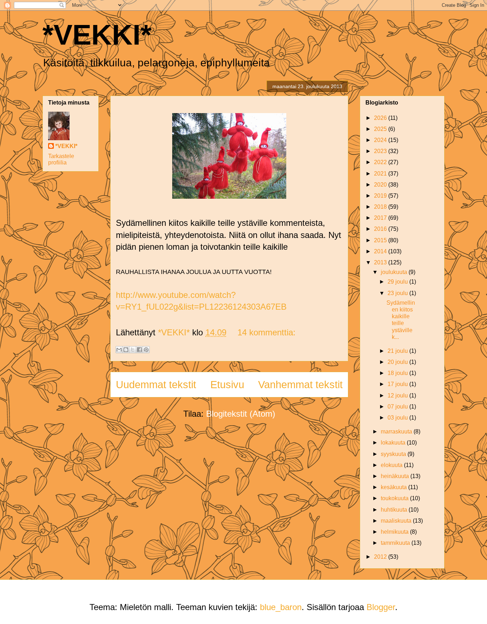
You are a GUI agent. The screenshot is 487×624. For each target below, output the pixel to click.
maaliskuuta (397, 521)
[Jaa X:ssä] (132, 349)
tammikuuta (396, 543)
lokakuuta (394, 443)
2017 (381, 218)
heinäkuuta (395, 476)
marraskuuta (397, 431)
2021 (381, 174)
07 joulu (398, 407)
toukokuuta (395, 498)
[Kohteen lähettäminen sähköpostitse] (119, 349)
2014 (381, 251)
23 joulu (398, 293)
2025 (381, 129)
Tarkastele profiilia (61, 159)
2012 (381, 557)
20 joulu (398, 362)
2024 (381, 140)
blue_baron (281, 607)
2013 (381, 262)
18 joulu (398, 373)
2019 (381, 196)
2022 (381, 162)
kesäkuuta (394, 487)
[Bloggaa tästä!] (125, 349)
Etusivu (227, 384)
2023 (381, 151)
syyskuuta (394, 454)
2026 (381, 118)
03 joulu (398, 418)
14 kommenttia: (266, 332)
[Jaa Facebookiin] (139, 349)
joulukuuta (395, 272)
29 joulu (398, 282)
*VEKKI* (97, 35)
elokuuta (392, 465)
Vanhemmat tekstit (300, 384)
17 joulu (398, 384)
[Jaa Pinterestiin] (146, 349)
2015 (381, 240)
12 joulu (398, 395)
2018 (381, 207)
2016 (381, 229)
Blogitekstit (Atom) (240, 413)
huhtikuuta (395, 510)
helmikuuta (395, 532)
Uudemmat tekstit (156, 384)
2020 (381, 185)
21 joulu (398, 351)
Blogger (380, 607)
